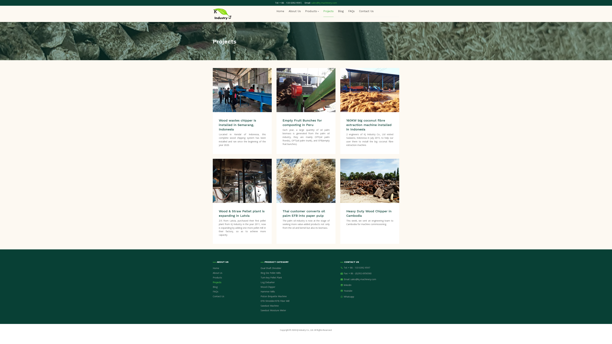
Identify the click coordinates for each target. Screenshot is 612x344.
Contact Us (366, 11)
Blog (341, 11)
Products (217, 277)
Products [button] (311, 11)
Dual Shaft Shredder (271, 268)
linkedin (347, 285)
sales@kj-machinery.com (324, 2)
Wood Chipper (268, 286)
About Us (295, 11)
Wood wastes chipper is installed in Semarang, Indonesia (237, 124)
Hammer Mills (268, 291)
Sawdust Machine (270, 305)
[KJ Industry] (222, 13)
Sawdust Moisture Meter (273, 310)
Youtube (348, 290)
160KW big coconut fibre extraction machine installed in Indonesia (369, 124)
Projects (328, 11)
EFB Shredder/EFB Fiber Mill (275, 300)
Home (280, 11)
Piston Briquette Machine (274, 296)
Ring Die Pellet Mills (271, 272)
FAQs (351, 11)
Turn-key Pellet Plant (271, 277)
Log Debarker (268, 282)
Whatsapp (349, 296)
